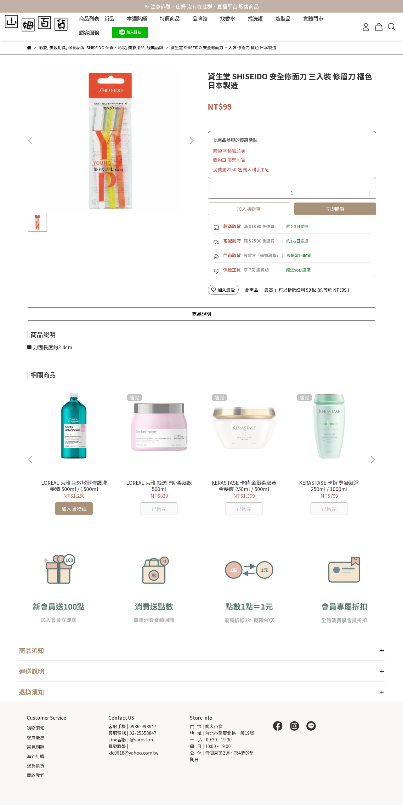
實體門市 (313, 18)
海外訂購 (35, 756)
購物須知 (35, 728)
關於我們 (35, 775)
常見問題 (35, 747)
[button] (191, 141)
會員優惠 (35, 737)
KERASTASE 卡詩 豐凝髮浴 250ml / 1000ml (329, 485)
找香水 (227, 18)
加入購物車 (249, 208)
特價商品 (170, 18)
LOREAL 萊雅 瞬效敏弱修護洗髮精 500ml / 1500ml (74, 485)
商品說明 (201, 314)
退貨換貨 (35, 765)
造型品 (283, 18)
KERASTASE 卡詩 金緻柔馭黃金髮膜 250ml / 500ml (244, 485)
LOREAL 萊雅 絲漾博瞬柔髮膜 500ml (159, 485)
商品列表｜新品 (96, 18)
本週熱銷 (137, 18)
